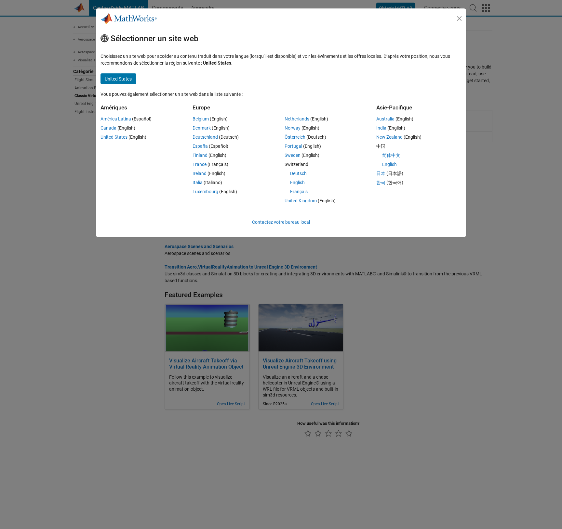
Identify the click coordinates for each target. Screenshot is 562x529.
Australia (385, 118)
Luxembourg (205, 191)
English (297, 182)
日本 (380, 173)
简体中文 (391, 155)
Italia (198, 182)
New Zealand (389, 137)
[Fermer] (459, 18)
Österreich (295, 137)
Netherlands (297, 118)
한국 (380, 182)
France (200, 164)
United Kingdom (301, 200)
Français (299, 191)
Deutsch (298, 173)
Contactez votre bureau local (281, 222)
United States (113, 137)
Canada (108, 128)
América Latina (115, 118)
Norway (293, 128)
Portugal (293, 146)
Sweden (293, 155)
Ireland (200, 173)
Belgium (201, 118)
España (200, 146)
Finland (200, 155)
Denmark (202, 128)
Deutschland (205, 137)
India (381, 128)
